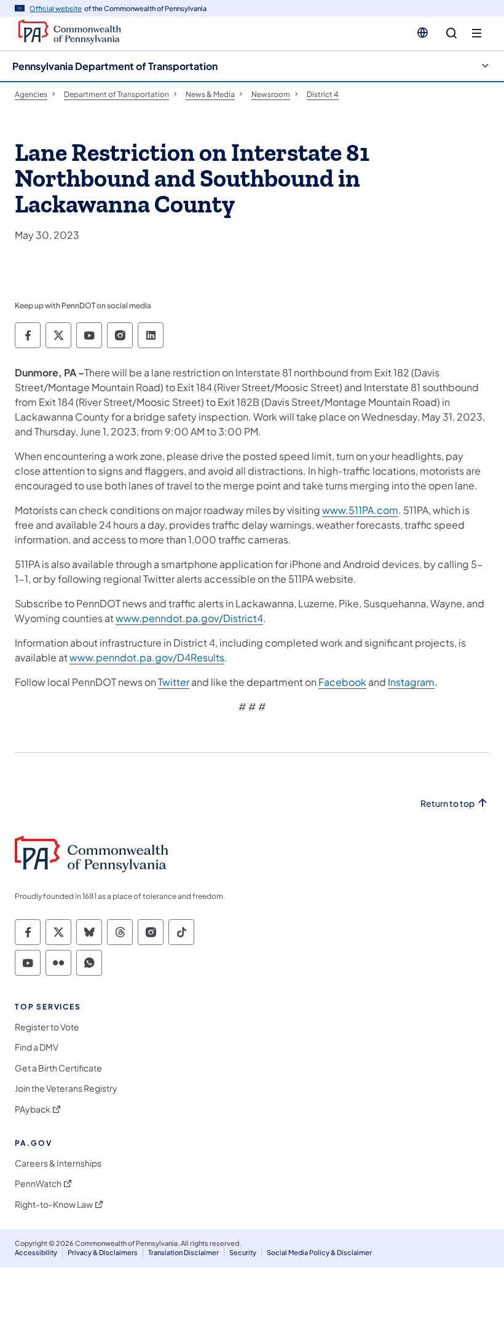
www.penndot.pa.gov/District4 (189, 618)
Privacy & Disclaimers (103, 1252)
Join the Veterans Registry (66, 1088)
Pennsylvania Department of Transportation (115, 66)
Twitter (173, 681)
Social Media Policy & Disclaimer (319, 1252)
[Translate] (422, 32)
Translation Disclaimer (183, 1252)
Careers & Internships (58, 1163)
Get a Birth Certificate (58, 1068)
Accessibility (36, 1252)
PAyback (32, 1109)
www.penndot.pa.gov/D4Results (146, 657)
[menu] (476, 33)
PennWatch (38, 1183)
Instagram (411, 681)
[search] (451, 33)
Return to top (447, 803)
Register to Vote (47, 1027)
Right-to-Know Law (54, 1204)
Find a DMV (36, 1047)
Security (242, 1252)
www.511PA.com (360, 510)
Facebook (342, 681)
